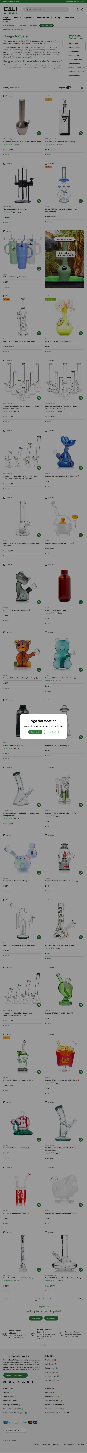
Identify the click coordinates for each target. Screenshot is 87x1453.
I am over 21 (35, 732)
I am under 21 (51, 732)
